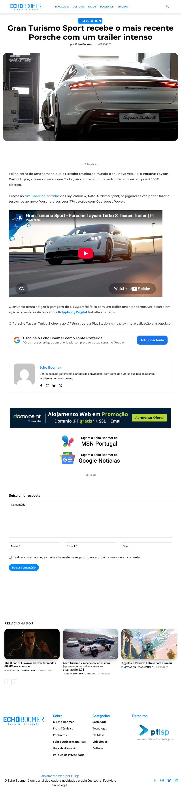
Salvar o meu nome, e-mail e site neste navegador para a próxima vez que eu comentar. (77, 557)
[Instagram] (47, 384)
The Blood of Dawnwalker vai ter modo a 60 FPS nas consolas (30, 664)
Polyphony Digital (72, 312)
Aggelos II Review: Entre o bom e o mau (146, 663)
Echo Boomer (83, 44)
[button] (167, 6)
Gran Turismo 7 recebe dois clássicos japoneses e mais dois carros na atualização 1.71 (86, 666)
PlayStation (90, 21)
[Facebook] (41, 384)
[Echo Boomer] (26, 7)
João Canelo (145, 667)
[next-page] (14, 682)
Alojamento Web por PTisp (60, 776)
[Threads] (60, 384)
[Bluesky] (54, 384)
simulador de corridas (42, 196)
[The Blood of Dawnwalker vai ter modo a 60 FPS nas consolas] (32, 644)
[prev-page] (7, 682)
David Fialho (29, 670)
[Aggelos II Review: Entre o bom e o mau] (149, 644)
